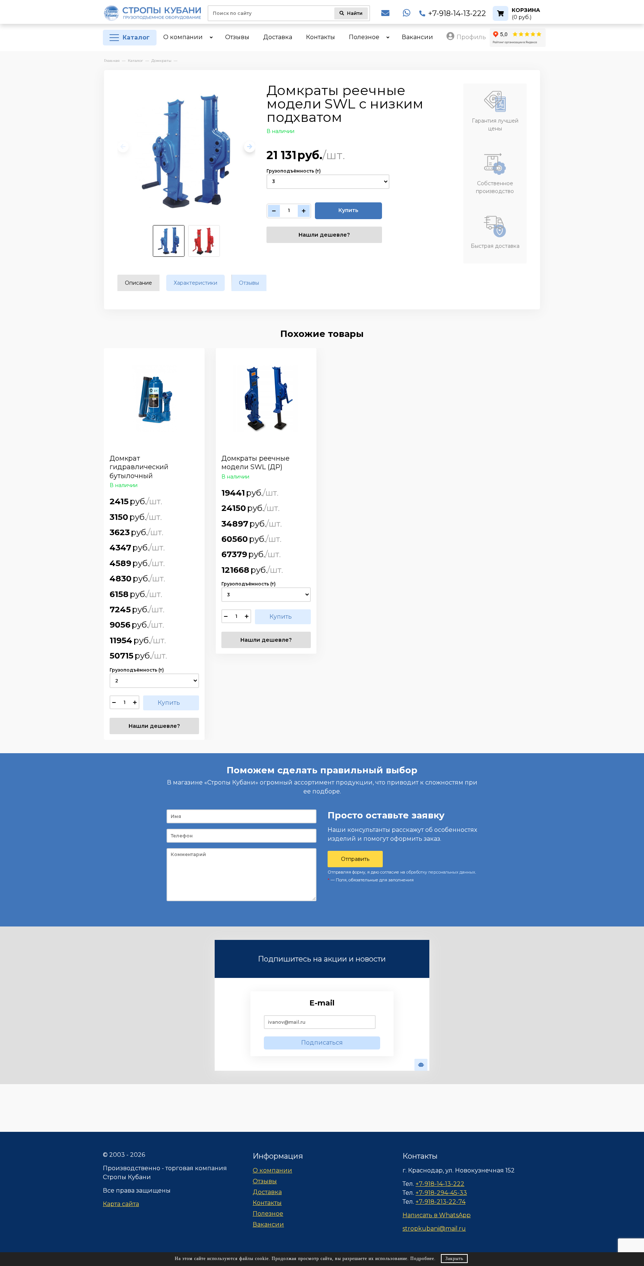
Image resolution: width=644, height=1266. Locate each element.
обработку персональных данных (440, 872)
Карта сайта (121, 1203)
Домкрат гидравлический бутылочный (139, 467)
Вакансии (268, 1224)
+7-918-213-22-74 (440, 1201)
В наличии (280, 131)
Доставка (267, 1192)
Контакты (267, 1202)
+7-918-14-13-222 (457, 13)
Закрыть (454, 1258)
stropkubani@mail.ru (434, 1228)
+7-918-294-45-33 (441, 1192)
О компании (272, 1170)
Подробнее (422, 1258)
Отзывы (265, 1181)
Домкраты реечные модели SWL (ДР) (255, 462)
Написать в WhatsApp (436, 1215)
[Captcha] (420, 1065)
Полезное (268, 1213)
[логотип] (152, 13)
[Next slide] (249, 146)
